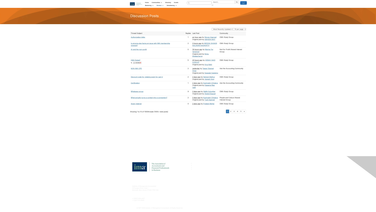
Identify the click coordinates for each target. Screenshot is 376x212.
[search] (189, 2)
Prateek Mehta (208, 104)
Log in (243, 3)
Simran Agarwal (210, 37)
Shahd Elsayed (210, 94)
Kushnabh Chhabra (210, 83)
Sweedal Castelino (211, 73)
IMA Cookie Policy (213, 186)
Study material (136, 104)
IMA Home (173, 186)
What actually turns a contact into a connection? (149, 98)
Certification (135, 83)
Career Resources (176, 195)
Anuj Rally (208, 65)
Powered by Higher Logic (216, 208)
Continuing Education (177, 192)
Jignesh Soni (209, 79)
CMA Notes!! (135, 60)
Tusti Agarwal (210, 100)
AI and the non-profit (139, 49)
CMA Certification (175, 189)
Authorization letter (138, 37)
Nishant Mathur (209, 77)
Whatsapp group (137, 91)
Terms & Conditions (214, 189)
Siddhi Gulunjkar (209, 91)
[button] (157, 2)
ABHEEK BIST (210, 39)
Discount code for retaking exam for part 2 (147, 77)
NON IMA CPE (136, 68)
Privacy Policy (212, 192)
